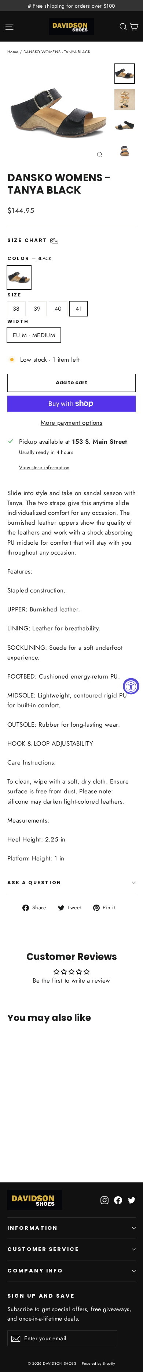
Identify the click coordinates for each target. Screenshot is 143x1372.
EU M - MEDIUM (34, 335)
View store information (44, 467)
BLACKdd (19, 277)
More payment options (72, 422)
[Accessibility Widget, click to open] (131, 686)
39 (37, 308)
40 (58, 308)
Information (32, 1228)
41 (79, 308)
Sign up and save (41, 1295)
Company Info (35, 1270)
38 (16, 308)
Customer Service (43, 1249)
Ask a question (34, 882)
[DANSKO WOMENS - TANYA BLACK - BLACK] (11, 1137)
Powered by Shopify (98, 1363)
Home (13, 52)
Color (29, 258)
